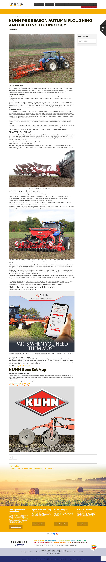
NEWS (15, 17)
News (78, 3)
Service (58, 3)
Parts (68, 3)
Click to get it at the (19, 383)
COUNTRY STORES (63, 541)
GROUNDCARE (81, 541)
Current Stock (49, 3)
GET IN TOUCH (83, 41)
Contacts (88, 3)
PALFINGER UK (39, 542)
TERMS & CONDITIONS (40, 545)
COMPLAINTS (65, 545)
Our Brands (38, 3)
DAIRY (73, 541)
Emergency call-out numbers (89, 7)
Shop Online (82, 524)
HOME (10, 17)
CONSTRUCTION (50, 541)
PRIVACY (51, 545)
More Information (16, 527)
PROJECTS (48, 542)
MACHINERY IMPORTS (79, 542)
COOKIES (57, 545)
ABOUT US (73, 545)
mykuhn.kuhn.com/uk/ (23, 366)
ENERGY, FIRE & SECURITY (62, 542)
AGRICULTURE (39, 541)
